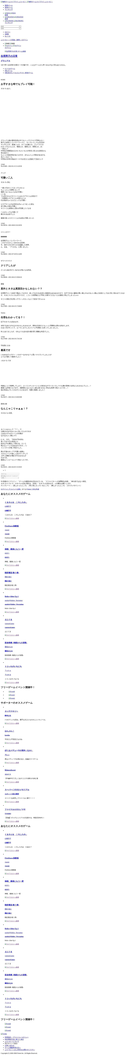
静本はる (8, 715)
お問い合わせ (9, 1045)
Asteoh (7, 530)
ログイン (24, 40)
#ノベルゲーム (10, 68)
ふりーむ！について (12, 1041)
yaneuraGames (9, 623)
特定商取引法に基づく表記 (14, 1039)
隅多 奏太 (8, 577)
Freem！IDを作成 (33, 489)
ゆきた (7, 553)
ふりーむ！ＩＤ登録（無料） (11, 40)
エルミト (8, 774)
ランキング (9, 9)
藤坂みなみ (9, 647)
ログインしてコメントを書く (11, 489)
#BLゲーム (8, 71)
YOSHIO (8, 813)
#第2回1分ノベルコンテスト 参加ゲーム (19, 73)
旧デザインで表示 (11, 1043)
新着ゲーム (9, 5)
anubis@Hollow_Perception (14, 600)
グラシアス (5, 61)
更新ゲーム (9, 7)
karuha (7, 735)
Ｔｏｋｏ (8, 670)
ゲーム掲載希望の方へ (13, 1047)
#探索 (7, 34)
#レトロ (7, 36)
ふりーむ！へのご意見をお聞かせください (20, 1050)
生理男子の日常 (9, 56)
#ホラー (7, 32)
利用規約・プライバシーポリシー (17, 1037)
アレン (7, 755)
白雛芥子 (8, 506)
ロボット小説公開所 (12, 794)
